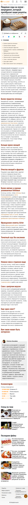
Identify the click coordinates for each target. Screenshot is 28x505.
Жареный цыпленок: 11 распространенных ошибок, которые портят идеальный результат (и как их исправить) (14, 477)
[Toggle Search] (21, 1)
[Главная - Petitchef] (1, 4)
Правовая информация (18, 497)
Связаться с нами (20, 488)
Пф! (11, 398)
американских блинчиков (9, 123)
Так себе (12, 396)
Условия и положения (21, 494)
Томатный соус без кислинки (11, 55)
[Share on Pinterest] (25, 37)
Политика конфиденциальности (20, 491)
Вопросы (4, 495)
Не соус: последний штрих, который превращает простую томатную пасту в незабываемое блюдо (19, 454)
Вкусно (12, 394)
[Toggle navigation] (25, 2)
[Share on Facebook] (3, 37)
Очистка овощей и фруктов (11, 47)
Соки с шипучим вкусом (10, 59)
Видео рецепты (6, 490)
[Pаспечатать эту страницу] (25, 33)
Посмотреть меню (6, 492)
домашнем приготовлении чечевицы (13, 218)
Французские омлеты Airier (11, 53)
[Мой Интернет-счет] (16, 1)
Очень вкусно (14, 391)
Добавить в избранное (10, 33)
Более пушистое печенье (10, 43)
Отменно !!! (13, 389)
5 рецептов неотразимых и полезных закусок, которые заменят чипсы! (18, 465)
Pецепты (4, 488)
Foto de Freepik (24, 401)
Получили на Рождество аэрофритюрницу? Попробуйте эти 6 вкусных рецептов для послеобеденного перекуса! (14, 414)
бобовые (18, 193)
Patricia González (20, 14)
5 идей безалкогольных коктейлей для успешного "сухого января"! (18, 426)
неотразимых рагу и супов (9, 214)
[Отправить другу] (21, 33)
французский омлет (11, 225)
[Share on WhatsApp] (14, 37)
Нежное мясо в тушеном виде (12, 57)
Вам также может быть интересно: (13, 63)
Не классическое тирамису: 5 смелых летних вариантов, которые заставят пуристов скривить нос (13, 443)
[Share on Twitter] (19, 37)
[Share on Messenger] (8, 37)
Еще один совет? (8, 61)
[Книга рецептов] (12, 1)
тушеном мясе (5, 282)
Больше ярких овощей (10, 45)
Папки (3, 497)
